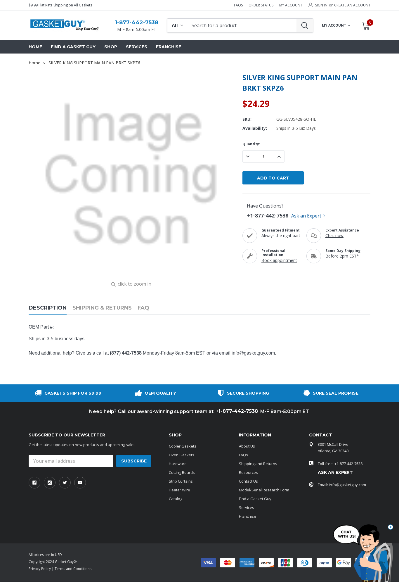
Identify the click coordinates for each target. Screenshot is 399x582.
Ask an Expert (306, 216)
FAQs (238, 5)
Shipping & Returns (102, 308)
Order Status (261, 5)
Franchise (247, 516)
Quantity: (251, 143)
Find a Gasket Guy (255, 498)
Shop (110, 46)
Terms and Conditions (73, 568)
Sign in (321, 5)
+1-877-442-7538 (267, 215)
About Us (247, 446)
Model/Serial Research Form (264, 490)
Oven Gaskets (181, 454)
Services (246, 507)
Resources (248, 472)
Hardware (178, 463)
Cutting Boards (182, 472)
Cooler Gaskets (182, 446)
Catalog (175, 498)
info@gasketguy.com (253, 352)
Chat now (334, 235)
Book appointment (279, 260)
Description (48, 308)
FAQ (143, 308)
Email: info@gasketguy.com (342, 484)
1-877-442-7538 (136, 22)
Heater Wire (179, 490)
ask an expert (335, 472)
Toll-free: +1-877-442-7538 (340, 463)
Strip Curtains (181, 481)
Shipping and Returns (258, 463)
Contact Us (248, 481)
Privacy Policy (40, 568)
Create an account (352, 5)
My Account (290, 5)
